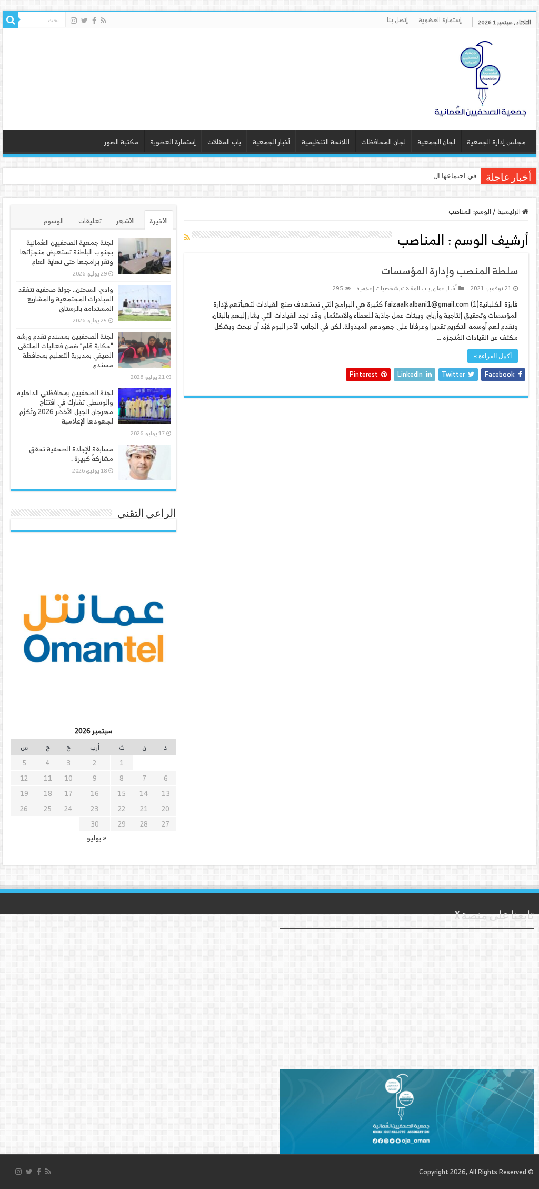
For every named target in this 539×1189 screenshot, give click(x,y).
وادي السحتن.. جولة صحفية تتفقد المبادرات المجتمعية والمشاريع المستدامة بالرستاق (65, 299)
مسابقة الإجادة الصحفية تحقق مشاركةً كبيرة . (71, 454)
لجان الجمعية (436, 142)
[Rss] (103, 20)
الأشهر (125, 221)
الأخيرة (158, 221)
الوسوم (54, 221)
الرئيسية (509, 211)
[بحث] (10, 20)
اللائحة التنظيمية (326, 142)
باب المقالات (224, 142)
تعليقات (90, 221)
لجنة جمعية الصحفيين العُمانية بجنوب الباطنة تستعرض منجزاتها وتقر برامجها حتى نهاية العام (66, 252)
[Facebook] (94, 20)
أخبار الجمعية (271, 142)
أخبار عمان (445, 288)
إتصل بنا (397, 19)
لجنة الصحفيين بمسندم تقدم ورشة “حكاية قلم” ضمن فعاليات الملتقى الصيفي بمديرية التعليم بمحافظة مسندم (65, 350)
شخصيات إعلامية (377, 288)
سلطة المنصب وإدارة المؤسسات (449, 270)
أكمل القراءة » (493, 356)
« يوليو (96, 838)
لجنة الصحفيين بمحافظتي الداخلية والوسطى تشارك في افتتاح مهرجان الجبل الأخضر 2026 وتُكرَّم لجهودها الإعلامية (65, 407)
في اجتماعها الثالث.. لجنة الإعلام (431, 176)
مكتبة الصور (121, 142)
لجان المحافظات (383, 142)
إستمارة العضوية (440, 19)
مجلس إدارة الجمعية (496, 142)
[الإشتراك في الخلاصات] (187, 237)
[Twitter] (84, 20)
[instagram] (73, 20)
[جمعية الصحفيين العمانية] (480, 76)
